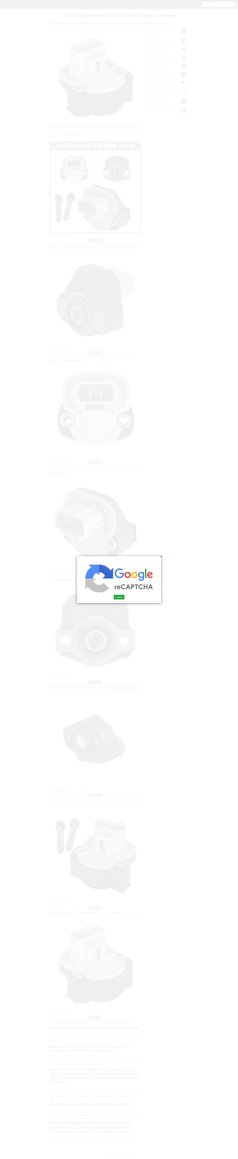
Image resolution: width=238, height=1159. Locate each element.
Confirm (119, 597)
